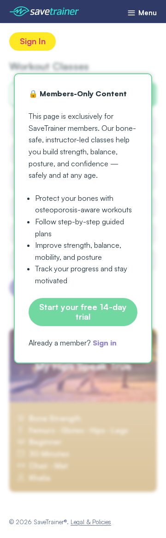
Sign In (33, 41)
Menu (146, 12)
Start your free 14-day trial (83, 312)
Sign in (105, 342)
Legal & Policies (91, 522)
